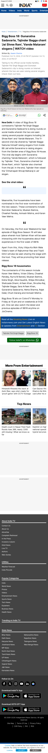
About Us (5, 529)
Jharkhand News (8, 645)
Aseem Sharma (16, 53)
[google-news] (33, 683)
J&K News (6, 667)
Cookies (8, 745)
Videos (12, 10)
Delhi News (6, 638)
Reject (36, 750)
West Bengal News (31, 645)
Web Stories (6, 555)
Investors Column (8, 542)
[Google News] (8, 115)
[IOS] (36, 1)
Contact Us (6, 526)
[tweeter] (10, 683)
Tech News (6, 602)
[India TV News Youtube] (46, 1)
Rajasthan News (30, 638)
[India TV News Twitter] (44, 1)
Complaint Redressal (9, 535)
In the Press (6, 539)
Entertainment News (9, 596)
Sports (35, 10)
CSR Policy (18, 726)
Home (3, 10)
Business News (7, 609)
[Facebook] (4, 683)
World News (6, 586)
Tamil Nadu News (8, 654)
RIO (26, 726)
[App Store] (31, 696)
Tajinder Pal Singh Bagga (13, 333)
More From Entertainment (24, 365)
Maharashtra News (31, 635)
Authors (5, 551)
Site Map (10, 723)
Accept (21, 750)
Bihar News (6, 635)
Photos (4, 589)
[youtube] (21, 683)
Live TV (4, 548)
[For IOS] (31, 709)
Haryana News (7, 641)
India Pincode (7, 570)
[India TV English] (25, 5)
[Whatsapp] (39, 115)
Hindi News (6, 545)
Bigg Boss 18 (32, 333)
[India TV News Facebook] (41, 1)
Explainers (6, 606)
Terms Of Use (22, 723)
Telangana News (30, 641)
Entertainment (12, 31)
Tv (20, 31)
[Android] (38, 1)
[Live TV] (44, 5)
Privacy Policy (35, 723)
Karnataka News (8, 670)
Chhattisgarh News (9, 661)
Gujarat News (7, 664)
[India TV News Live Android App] (11, 696)
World (26, 10)
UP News (5, 657)
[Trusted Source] (21, 115)
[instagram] (15, 683)
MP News (5, 648)
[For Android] (11, 709)
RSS (32, 726)
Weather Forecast (8, 567)
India (19, 10)
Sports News (7, 599)
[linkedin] (27, 683)
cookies (9, 750)
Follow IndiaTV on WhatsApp (22, 340)
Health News (6, 612)
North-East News (8, 651)
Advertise (5, 532)
